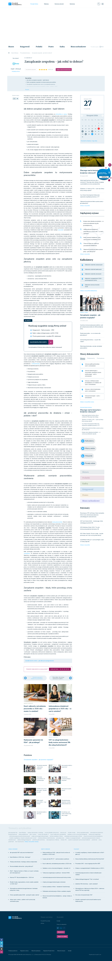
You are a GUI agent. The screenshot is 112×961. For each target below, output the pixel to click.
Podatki (39, 47)
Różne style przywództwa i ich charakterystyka (41, 778)
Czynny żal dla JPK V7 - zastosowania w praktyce (56, 859)
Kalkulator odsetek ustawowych (93, 265)
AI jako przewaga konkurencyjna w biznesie (54, 882)
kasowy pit (63, 832)
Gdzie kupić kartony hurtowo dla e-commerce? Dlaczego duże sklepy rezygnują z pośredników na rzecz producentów (92, 182)
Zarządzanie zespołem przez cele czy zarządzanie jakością (41, 84)
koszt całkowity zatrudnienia (58, 834)
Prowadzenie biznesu (86, 407)
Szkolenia (72, 4)
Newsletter (61, 932)
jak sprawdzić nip (12, 832)
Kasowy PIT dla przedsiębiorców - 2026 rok (22, 877)
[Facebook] (1, 939)
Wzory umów (90, 448)
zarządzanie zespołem (31, 69)
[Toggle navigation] (103, 4)
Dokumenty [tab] (91, 358)
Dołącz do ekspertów (61, 924)
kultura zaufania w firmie (56, 836)
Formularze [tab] (100, 358)
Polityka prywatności (12, 950)
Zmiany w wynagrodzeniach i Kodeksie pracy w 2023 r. (89, 868)
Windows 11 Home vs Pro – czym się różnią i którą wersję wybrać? (92, 420)
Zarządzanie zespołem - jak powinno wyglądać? (38, 760)
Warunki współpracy (35, 950)
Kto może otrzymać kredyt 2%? (83, 895)
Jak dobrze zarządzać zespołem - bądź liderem (38, 80)
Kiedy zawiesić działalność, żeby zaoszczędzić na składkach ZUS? (92, 238)
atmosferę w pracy (61, 114)
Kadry (62, 47)
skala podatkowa (23, 834)
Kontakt (58, 921)
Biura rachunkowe (78, 47)
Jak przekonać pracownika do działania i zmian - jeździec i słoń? (42, 86)
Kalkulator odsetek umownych (93, 274)
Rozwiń (27, 89)
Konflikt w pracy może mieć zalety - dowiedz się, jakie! (42, 790)
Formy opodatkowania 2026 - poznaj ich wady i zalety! (24, 895)
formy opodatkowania (83, 832)
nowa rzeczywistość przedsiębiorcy (93, 836)
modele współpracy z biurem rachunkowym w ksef (22, 838)
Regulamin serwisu (24, 950)
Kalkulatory (89, 441)
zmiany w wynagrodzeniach (73, 838)
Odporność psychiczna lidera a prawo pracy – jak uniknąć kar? (93, 250)
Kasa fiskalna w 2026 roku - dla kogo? (20, 857)
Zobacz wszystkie (85, 205)
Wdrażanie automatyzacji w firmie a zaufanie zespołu (57, 891)
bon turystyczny (19, 841)
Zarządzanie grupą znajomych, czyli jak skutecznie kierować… (66, 802)
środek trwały (71, 832)
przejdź (104, 177)
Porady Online (34, 4)
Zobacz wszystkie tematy (31, 841)
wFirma (42, 923)
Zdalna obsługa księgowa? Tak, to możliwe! (87, 879)
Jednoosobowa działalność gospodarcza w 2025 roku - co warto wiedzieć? (60, 708)
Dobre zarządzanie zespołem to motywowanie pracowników (41, 82)
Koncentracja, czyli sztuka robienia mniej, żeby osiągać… (66, 813)
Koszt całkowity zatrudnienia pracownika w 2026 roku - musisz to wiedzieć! (35, 708)
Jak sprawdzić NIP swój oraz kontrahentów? (21, 852)
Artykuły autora (16, 71)
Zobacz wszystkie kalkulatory (88, 291)
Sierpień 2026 (92, 116)
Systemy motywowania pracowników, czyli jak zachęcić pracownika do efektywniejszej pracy (91, 327)
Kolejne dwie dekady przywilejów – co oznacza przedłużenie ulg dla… (91, 433)
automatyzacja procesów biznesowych (19, 836)
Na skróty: (28, 78)
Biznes (11, 47)
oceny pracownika (57, 522)
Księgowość (25, 47)
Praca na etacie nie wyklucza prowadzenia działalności (91, 244)
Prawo (51, 47)
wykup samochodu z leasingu (35, 832)
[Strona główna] (8, 53)
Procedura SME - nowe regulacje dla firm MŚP (87, 863)
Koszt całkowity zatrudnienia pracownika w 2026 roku (57, 863)
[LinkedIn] (1, 945)
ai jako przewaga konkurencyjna (40, 836)
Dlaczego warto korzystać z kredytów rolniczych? (90, 411)
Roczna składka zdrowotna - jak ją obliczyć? (21, 866)
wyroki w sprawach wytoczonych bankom (79, 840)
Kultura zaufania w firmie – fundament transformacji (56, 887)
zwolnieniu (27, 553)
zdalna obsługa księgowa (24, 840)
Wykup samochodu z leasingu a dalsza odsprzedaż (23, 862)
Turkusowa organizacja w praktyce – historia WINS (56, 873)
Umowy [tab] (82, 358)
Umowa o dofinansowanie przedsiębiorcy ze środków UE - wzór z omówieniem (93, 382)
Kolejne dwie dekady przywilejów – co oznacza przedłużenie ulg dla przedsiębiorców (93, 223)
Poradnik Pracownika (45, 921)
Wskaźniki (88, 456)
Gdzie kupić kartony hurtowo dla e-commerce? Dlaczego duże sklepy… (90, 416)
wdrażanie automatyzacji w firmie (73, 836)
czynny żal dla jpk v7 (43, 834)
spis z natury (33, 834)
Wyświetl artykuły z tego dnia (89, 141)
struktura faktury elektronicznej (46, 838)
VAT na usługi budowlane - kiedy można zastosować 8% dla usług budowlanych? (59, 742)
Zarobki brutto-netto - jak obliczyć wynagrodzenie (39, 661)
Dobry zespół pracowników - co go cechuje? (41, 802)
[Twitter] (1, 942)
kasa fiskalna (22, 832)
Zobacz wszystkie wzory (87, 402)
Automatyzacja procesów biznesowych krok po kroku (57, 877)
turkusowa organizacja (94, 834)
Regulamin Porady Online (48, 950)
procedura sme (60, 838)
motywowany (36, 364)
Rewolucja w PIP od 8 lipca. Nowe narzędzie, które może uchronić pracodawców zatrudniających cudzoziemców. (92, 515)
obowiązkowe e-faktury (52, 840)
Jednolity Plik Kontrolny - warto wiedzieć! (86, 884)
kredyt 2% (64, 840)
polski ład (94, 840)
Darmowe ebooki (59, 4)
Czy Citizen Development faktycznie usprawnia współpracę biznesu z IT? (91, 424)
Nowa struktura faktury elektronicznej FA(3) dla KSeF (89, 859)
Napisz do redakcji (62, 936)
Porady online (90, 463)
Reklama (46, 4)
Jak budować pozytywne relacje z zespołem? (66, 778)
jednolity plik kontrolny (39, 840)
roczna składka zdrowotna (52, 832)
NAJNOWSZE (83, 167)
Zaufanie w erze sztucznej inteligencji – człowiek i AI (56, 868)
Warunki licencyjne (61, 950)
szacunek (60, 230)
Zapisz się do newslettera (64, 69)
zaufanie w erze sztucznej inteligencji (77, 834)
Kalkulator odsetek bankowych (93, 269)
